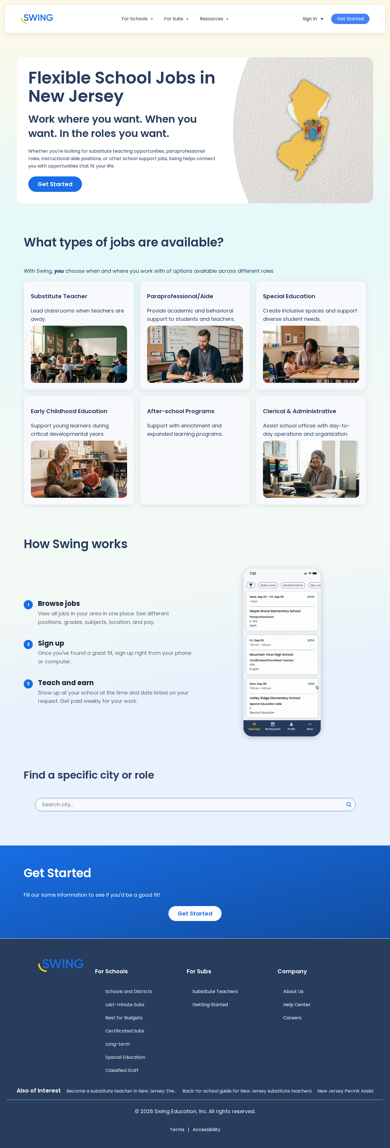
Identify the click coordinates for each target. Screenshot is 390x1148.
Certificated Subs (124, 1031)
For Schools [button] (135, 18)
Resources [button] (211, 18)
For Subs (173, 18)
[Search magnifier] (349, 805)
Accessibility (206, 1129)
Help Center (297, 1004)
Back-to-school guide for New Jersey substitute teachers (247, 1091)
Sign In (310, 18)
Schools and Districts (128, 991)
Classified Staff (121, 1070)
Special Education (125, 1057)
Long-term (117, 1044)
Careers (292, 1017)
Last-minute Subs (124, 1004)
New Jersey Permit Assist (345, 1091)
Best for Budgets (123, 1017)
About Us (293, 991)
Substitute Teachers (215, 991)
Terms (177, 1129)
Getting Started (210, 1004)
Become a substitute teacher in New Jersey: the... (122, 1091)
